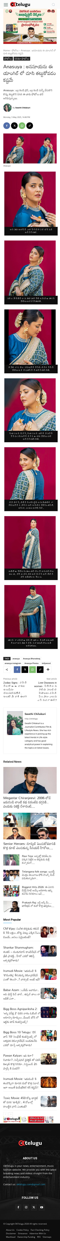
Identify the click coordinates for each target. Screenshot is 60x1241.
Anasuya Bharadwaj (31, 658)
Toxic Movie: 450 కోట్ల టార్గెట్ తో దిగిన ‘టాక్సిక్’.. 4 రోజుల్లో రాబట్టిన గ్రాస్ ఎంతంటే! (20, 1102)
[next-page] (11, 1114)
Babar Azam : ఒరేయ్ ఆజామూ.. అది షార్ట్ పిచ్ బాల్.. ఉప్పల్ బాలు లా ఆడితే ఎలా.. (21, 994)
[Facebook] (6, 125)
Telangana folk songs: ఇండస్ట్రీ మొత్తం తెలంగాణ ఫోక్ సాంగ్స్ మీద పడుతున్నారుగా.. (38, 875)
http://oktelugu (31, 719)
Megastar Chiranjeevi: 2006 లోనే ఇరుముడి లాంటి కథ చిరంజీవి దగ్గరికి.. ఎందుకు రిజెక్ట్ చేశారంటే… (27, 801)
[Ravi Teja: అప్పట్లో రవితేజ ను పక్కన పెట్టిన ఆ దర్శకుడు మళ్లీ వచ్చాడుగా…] (11, 860)
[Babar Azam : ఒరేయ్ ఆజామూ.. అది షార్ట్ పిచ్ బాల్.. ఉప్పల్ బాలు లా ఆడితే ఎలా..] (49, 993)
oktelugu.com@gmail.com (30, 1184)
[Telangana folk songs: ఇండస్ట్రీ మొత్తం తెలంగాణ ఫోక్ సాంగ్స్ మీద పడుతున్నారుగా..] (11, 875)
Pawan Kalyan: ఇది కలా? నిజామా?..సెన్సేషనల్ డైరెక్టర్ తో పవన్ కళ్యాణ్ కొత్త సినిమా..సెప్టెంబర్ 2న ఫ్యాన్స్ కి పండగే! (21, 1062)
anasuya (16, 658)
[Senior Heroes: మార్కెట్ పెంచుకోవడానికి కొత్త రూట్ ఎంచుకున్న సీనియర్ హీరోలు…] (30, 826)
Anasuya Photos (31, 663)
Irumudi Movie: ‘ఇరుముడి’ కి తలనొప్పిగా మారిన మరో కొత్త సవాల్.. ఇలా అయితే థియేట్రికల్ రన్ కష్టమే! (22, 1083)
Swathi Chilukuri (22, 107)
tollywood (46, 663)
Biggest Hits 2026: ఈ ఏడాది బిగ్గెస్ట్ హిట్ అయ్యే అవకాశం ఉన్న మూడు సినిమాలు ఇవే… (38, 890)
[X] (14, 125)
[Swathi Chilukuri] (8, 108)
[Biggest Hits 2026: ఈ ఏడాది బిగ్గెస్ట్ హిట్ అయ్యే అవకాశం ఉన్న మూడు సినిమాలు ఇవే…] (11, 890)
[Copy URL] (29, 125)
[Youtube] (42, 1207)
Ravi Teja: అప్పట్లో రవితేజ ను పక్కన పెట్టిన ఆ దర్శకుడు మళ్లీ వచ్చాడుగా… (37, 859)
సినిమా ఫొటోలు (22, 59)
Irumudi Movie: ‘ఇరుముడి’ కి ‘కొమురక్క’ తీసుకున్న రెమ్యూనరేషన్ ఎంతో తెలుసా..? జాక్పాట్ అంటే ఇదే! (21, 975)
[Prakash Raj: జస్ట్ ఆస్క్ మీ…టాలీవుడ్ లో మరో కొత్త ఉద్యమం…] (11, 906)
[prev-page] (5, 1114)
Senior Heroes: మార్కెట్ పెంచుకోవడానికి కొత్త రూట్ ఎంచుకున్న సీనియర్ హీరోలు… (29, 845)
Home (6, 50)
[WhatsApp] (22, 125)
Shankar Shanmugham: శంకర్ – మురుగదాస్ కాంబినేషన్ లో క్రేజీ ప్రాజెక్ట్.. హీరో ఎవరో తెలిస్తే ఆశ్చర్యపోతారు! (21, 954)
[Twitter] (34, 1207)
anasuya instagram (13, 663)
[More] (48, 669)
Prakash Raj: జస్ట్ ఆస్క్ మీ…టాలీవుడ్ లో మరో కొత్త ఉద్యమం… (38, 904)
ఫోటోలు (15, 50)
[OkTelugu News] (20, 4)
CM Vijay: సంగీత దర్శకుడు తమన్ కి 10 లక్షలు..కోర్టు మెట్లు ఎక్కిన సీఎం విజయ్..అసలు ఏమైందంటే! (21, 933)
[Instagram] (26, 1207)
